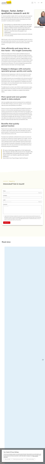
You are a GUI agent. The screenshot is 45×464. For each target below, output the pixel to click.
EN (41, 2)
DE (38, 2)
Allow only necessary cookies (18, 459)
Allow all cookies (7, 459)
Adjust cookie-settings (30, 459)
